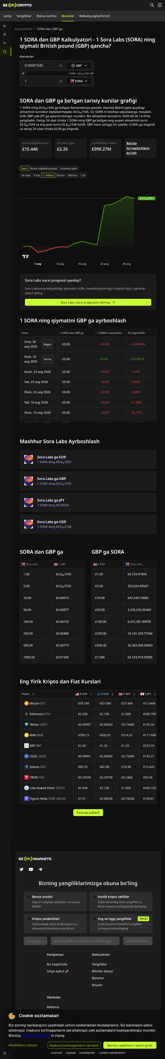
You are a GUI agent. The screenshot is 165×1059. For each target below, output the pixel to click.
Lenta (7, 16)
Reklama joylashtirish (94, 16)
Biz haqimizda (57, 964)
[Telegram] (40, 870)
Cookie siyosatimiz (36, 1035)
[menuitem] (5, 25)
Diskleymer (87, 1052)
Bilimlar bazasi (102, 971)
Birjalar (97, 985)
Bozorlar (68, 16)
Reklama (53, 1007)
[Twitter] (21, 870)
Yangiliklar (24, 16)
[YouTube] (31, 870)
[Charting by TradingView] (25, 256)
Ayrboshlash (23, 29)
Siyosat (71, 1052)
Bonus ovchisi (47, 16)
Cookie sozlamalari (112, 1052)
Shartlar (56, 1052)
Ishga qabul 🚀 (58, 971)
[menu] (5, 38)
